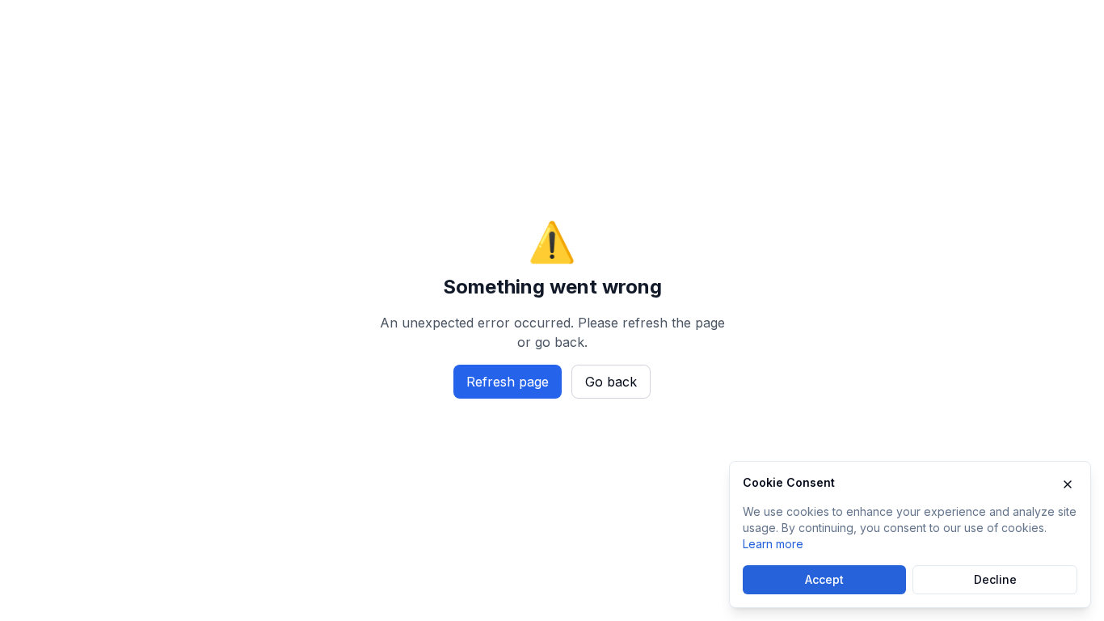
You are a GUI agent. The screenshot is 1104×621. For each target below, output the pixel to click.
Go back (611, 382)
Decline (995, 579)
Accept (824, 579)
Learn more (773, 544)
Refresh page (507, 382)
